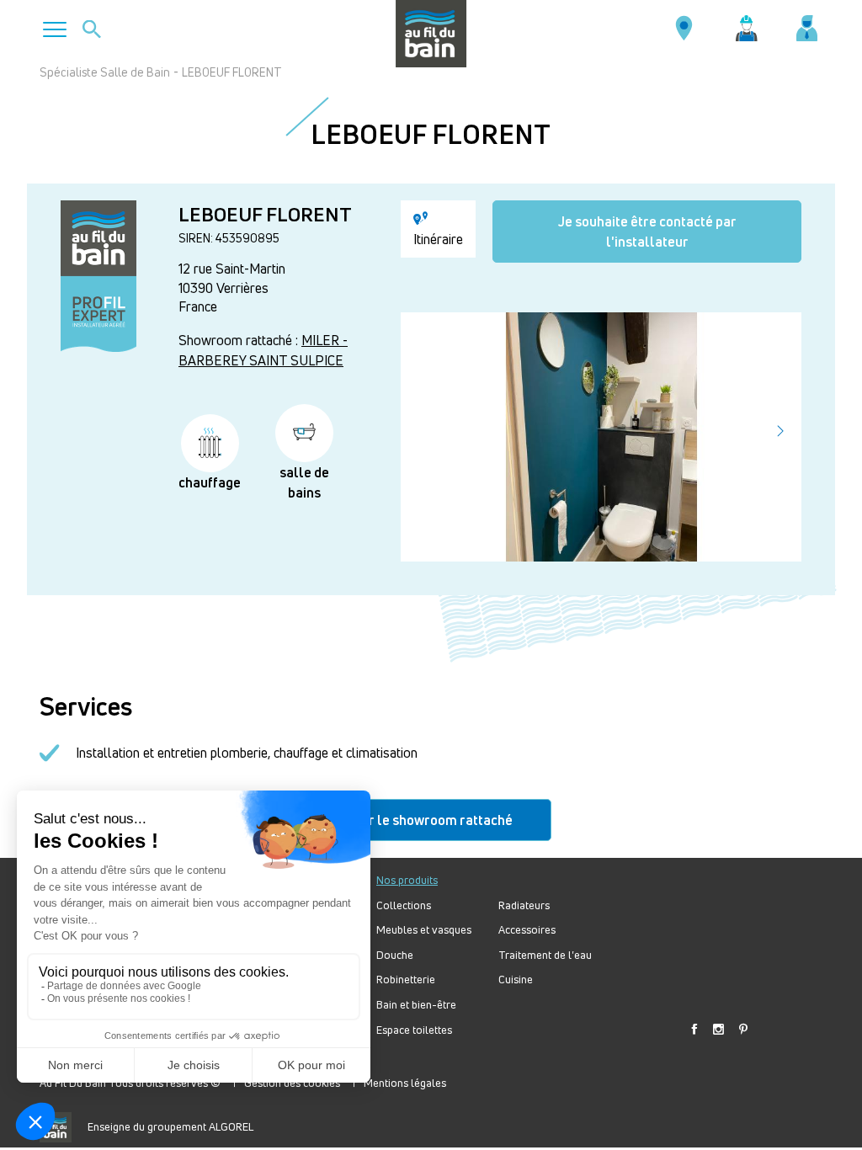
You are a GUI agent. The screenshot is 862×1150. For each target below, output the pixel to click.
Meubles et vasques (423, 929)
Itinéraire (438, 239)
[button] (780, 431)
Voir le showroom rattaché (431, 820)
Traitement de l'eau (545, 955)
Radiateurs (524, 905)
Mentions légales (405, 1082)
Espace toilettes (414, 1030)
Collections (403, 905)
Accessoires (527, 929)
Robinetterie (405, 979)
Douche (394, 955)
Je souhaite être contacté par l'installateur (647, 231)
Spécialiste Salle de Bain (105, 72)
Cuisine (515, 979)
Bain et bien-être (416, 1004)
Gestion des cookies (292, 1082)
